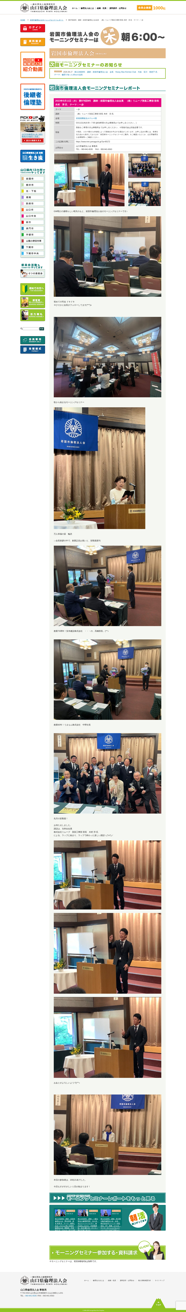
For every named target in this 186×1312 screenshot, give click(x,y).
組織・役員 (101, 8)
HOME (22, 20)
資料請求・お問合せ (117, 8)
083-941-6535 (31, 1296)
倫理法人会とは (87, 8)
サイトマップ (159, 1280)
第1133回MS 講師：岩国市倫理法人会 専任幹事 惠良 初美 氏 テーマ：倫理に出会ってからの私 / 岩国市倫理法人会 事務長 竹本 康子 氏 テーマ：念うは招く (65, 1225)
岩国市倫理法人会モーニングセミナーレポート (47, 20)
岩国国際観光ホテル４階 (86, 118)
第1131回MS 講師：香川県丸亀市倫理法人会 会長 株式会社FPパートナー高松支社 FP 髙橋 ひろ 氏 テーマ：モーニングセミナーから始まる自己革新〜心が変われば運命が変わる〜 (111, 1225)
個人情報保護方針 (144, 1280)
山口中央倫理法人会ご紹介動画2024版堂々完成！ (32, 135)
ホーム (75, 8)
